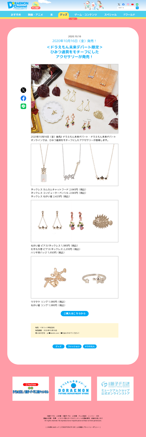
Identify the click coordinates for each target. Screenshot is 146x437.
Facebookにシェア (23, 98)
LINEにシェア (23, 106)
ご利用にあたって (53, 427)
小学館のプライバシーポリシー (88, 427)
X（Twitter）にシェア (23, 90)
